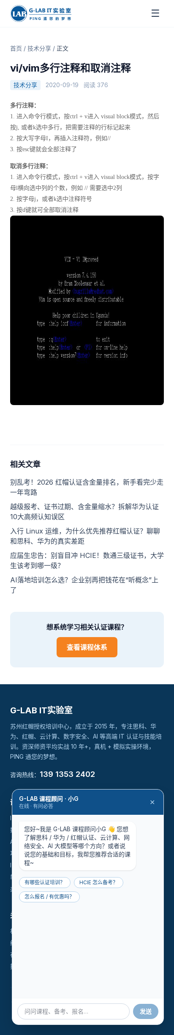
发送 (146, 1011)
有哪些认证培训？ (44, 882)
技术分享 (39, 48)
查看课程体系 (87, 647)
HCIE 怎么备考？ (98, 882)
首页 (16, 48)
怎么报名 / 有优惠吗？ (49, 897)
